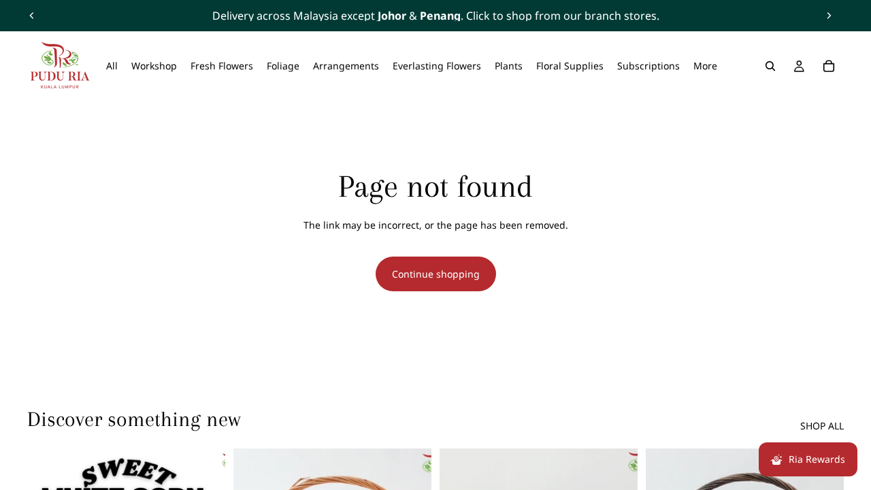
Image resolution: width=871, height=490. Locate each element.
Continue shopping (436, 273)
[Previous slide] (32, 16)
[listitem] (705, 66)
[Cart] (829, 66)
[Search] (770, 66)
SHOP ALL (822, 425)
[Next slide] (829, 16)
